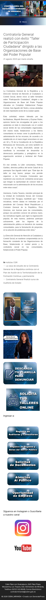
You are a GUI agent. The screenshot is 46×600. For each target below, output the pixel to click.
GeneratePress (39, 596)
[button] (16, 14)
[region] (23, 8)
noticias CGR (11, 262)
